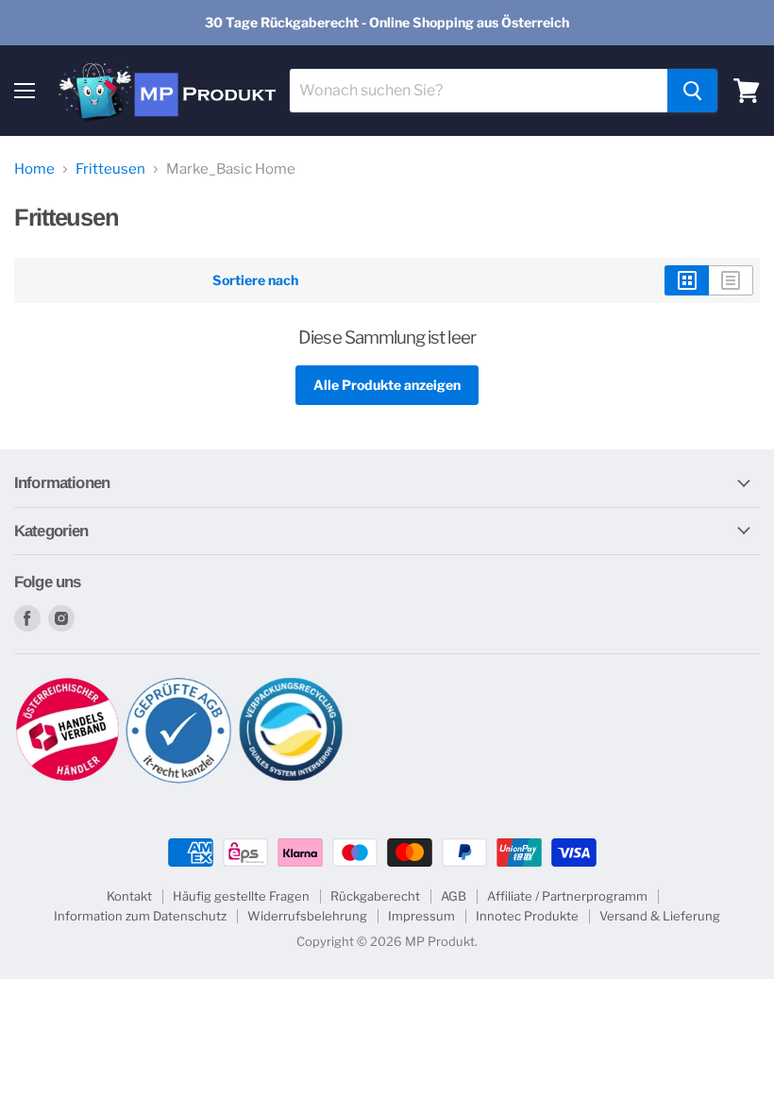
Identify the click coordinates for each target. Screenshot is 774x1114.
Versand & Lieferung (659, 915)
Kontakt (129, 895)
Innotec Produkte (527, 915)
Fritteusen (110, 169)
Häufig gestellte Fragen (241, 895)
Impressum (421, 915)
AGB (453, 895)
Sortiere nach (255, 280)
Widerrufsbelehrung (307, 915)
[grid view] (687, 280)
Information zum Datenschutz (140, 915)
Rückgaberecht (375, 895)
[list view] (731, 280)
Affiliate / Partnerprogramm (567, 895)
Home (34, 169)
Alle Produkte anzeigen (387, 385)
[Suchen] (692, 90)
